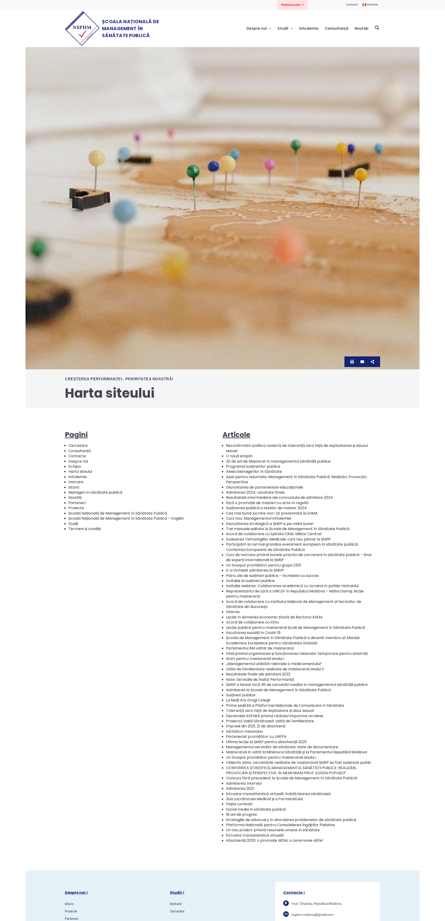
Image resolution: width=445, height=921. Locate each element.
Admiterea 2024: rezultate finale (255, 492)
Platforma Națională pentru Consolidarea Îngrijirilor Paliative (280, 825)
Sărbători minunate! (244, 731)
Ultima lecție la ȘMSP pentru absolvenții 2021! (266, 742)
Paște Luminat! (239, 804)
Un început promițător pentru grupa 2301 (263, 565)
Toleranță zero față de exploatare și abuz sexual (270, 710)
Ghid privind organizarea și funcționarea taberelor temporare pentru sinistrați (297, 653)
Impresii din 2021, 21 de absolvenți (255, 726)
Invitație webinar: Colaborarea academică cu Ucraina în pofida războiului (292, 585)
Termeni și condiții (84, 528)
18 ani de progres (241, 814)
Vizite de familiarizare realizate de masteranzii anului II (275, 669)
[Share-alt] (372, 362)
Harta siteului (80, 471)
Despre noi (257, 28)
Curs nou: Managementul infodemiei (258, 518)
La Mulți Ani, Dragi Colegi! (248, 700)
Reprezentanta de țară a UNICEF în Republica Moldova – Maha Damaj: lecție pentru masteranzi (295, 593)
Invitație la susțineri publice (250, 580)
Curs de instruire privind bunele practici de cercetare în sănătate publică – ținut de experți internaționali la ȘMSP (299, 557)
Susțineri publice (240, 695)
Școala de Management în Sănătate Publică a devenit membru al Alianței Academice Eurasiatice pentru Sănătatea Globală (292, 640)
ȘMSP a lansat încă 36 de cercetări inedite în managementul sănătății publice (297, 684)
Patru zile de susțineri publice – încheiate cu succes (272, 575)
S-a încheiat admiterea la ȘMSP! (255, 570)
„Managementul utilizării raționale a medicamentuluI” (274, 663)
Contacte (77, 456)
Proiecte (76, 508)
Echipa (74, 466)
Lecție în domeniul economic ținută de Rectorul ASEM (274, 617)
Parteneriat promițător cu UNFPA (256, 736)
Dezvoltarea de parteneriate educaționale (264, 487)
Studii (282, 28)
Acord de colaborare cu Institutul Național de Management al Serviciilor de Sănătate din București (293, 604)
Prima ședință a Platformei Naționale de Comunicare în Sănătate (285, 705)
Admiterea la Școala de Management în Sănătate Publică (278, 690)
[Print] (352, 362)
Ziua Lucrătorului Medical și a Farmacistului (264, 799)
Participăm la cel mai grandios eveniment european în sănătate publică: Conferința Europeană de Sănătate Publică (292, 547)
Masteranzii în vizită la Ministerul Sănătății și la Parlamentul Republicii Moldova (296, 752)
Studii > (177, 892)
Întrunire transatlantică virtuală (255, 835)
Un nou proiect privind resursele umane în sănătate (273, 830)
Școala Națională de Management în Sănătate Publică (130, 28)
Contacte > (294, 892)
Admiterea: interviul (243, 783)
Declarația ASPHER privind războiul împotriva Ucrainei (274, 716)
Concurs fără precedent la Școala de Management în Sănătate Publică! (292, 778)
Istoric (74, 487)
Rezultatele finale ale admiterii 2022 (258, 674)
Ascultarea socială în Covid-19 (253, 632)
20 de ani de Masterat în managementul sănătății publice (278, 461)
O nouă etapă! (239, 456)
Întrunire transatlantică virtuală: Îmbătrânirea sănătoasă (278, 793)
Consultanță (336, 28)
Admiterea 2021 (240, 788)
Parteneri (77, 502)
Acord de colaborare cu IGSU (252, 622)
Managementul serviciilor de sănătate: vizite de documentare (282, 747)
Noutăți (361, 28)
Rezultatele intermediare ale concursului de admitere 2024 (279, 497)
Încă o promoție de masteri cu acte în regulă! (267, 502)
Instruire (75, 482)
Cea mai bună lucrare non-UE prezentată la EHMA (272, 513)
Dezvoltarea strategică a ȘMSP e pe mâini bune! (270, 523)
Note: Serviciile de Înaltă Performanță (260, 679)
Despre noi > (76, 892)
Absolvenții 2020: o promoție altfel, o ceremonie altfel (274, 840)
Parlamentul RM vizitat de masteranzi (260, 648)
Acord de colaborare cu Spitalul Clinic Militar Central (273, 534)
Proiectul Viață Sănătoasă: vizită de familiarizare (270, 721)
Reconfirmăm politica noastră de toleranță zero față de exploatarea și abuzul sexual (297, 448)
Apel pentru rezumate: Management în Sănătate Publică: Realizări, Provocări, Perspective (296, 479)
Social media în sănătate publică (256, 809)
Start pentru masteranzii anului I (255, 658)
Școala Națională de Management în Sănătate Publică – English (126, 518)
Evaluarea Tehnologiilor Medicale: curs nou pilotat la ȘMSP (278, 539)
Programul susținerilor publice (253, 466)
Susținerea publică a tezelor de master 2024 (266, 508)
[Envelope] (362, 362)
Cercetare (78, 445)
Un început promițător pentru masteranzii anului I (271, 757)
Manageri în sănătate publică (95, 492)
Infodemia (309, 28)
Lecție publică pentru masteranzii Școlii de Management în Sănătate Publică (295, 627)
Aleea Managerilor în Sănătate (254, 471)
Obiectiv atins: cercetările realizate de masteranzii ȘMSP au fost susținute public (298, 762)
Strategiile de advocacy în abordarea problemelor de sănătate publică (291, 819)
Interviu (233, 611)
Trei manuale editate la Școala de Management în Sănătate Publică (288, 528)
